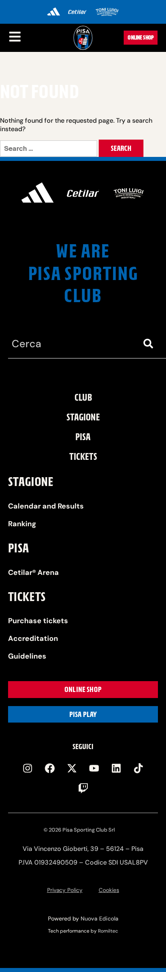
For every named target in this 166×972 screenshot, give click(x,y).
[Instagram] (28, 768)
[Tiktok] (139, 768)
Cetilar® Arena (33, 572)
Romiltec (108, 931)
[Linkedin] (116, 768)
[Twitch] (83, 788)
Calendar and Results (46, 506)
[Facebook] (50, 768)
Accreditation (33, 638)
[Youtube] (94, 768)
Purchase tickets (38, 621)
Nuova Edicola (99, 918)
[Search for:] (49, 148)
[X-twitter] (72, 768)
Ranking (22, 524)
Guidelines (27, 656)
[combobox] (71, 343)
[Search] (150, 343)
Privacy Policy (65, 890)
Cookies (109, 890)
